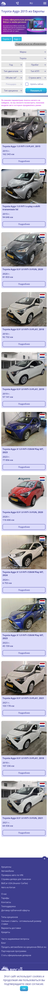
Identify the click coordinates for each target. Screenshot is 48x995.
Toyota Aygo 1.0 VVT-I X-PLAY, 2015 (21, 146)
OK (24, 988)
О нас (4, 894)
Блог (3, 942)
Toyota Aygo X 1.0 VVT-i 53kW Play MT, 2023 (23, 451)
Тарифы (5, 898)
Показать (36, 90)
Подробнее (24, 161)
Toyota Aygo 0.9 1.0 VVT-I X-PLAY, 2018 (23, 329)
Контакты (6, 902)
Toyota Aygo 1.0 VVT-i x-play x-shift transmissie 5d (21, 208)
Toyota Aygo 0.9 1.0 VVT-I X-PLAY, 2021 (23, 698)
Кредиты (5, 932)
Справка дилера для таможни (16, 879)
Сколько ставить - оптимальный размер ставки (21, 922)
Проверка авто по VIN (12, 875)
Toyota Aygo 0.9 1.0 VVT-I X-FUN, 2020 (23, 269)
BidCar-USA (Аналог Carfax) (14, 883)
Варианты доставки (11, 928)
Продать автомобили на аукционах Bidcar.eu (23, 947)
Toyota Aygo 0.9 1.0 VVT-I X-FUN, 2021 (23, 818)
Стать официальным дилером (16, 955)
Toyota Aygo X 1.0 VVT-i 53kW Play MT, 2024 (23, 574)
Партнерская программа (13, 951)
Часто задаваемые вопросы (15, 938)
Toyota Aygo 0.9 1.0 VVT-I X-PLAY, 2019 (23, 389)
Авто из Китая (8, 887)
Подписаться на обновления (30, 43)
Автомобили (7, 871)
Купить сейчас (36, 84)
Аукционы (6, 866)
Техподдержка (8, 906)
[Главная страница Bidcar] (3, 3)
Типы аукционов (9, 917)
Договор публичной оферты (15, 910)
